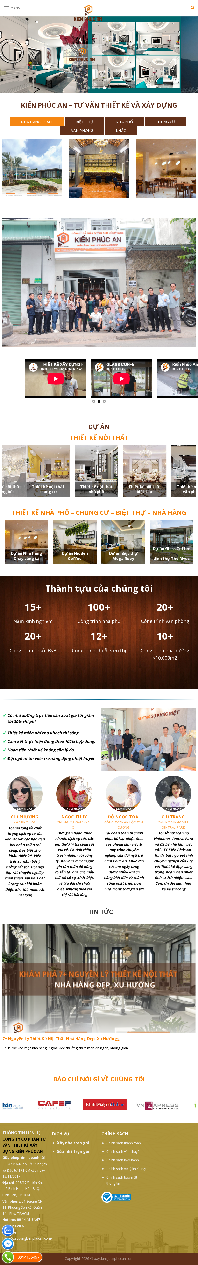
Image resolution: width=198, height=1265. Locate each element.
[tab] (37, 121)
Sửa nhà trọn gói (73, 1153)
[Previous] (12, 381)
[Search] (192, 7)
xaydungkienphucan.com (114, 1261)
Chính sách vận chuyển (123, 1154)
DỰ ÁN (99, 426)
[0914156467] (7, 1257)
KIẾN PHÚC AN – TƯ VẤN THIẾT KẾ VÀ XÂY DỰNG (99, 105)
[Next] (185, 381)
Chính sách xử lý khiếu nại (126, 1171)
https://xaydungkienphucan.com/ (27, 1240)
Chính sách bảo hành (122, 1162)
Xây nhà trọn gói (73, 1145)
